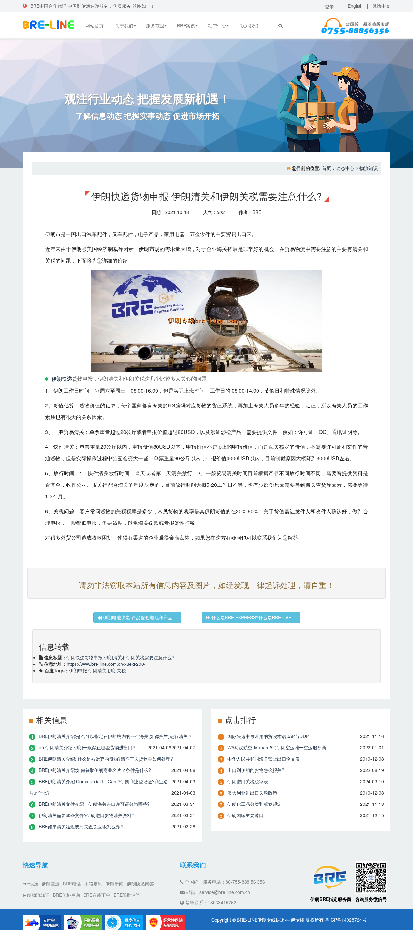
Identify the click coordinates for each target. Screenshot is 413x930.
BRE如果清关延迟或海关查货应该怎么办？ (82, 826)
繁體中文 (381, 6)
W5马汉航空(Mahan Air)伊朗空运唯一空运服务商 (276, 747)
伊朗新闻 (115, 883)
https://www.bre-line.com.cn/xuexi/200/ (106, 664)
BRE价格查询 (66, 895)
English (355, 6)
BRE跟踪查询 (127, 895)
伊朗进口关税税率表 (247, 781)
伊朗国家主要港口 (245, 815)
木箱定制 (93, 883)
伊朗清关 (97, 670)
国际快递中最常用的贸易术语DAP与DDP (268, 736)
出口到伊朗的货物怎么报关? (255, 770)
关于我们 (124, 25)
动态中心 (217, 25)
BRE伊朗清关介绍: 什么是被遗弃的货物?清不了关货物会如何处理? (106, 758)
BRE (256, 212)
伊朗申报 (78, 670)
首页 (326, 168)
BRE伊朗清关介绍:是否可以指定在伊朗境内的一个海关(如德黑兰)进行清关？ (115, 736)
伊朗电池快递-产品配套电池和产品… (139, 617)
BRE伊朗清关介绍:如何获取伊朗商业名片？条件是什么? (95, 770)
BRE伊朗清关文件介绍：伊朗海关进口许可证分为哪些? (94, 804)
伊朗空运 (51, 883)
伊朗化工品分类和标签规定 (254, 804)
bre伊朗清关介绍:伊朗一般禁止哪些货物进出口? (87, 747)
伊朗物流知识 (36, 895)
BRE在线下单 (96, 895)
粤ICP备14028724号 (346, 919)
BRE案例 (186, 25)
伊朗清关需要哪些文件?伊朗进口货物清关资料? (86, 815)
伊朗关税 (117, 670)
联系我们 (249, 25)
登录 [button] (329, 6)
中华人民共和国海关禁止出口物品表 (263, 758)
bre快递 (30, 883)
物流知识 (368, 168)
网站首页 (95, 25)
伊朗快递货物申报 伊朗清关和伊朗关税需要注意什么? (120, 657)
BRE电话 (72, 883)
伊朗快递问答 (140, 883)
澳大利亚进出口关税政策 (252, 792)
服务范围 (155, 25)
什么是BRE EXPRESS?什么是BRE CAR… (253, 617)
